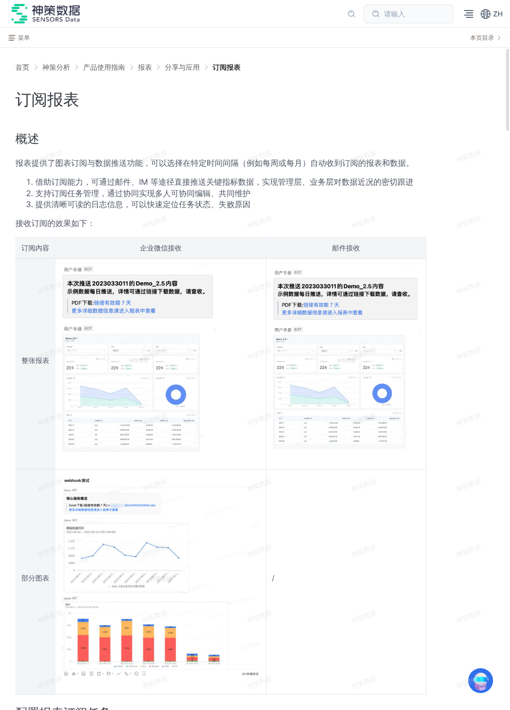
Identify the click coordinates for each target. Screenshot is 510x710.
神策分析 (56, 67)
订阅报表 (227, 67)
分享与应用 (182, 67)
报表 (145, 67)
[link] (56, 67)
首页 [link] (22, 67)
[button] (491, 13)
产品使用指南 (104, 67)
